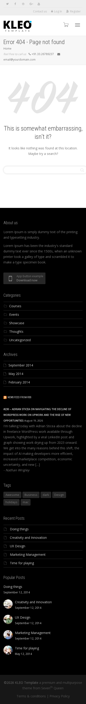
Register (75, 11)
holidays (11, 502)
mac (25, 502)
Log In (58, 11)
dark (46, 495)
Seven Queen (52, 688)
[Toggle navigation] (77, 25)
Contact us (40, 11)
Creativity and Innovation (28, 537)
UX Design (17, 546)
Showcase (16, 323)
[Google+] (31, 4)
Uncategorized (20, 340)
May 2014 (15, 374)
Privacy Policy (60, 696)
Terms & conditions (31, 696)
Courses (15, 306)
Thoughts (16, 331)
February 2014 (19, 382)
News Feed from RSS (19, 397)
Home (7, 48)
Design (59, 495)
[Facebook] (15, 4)
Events (14, 314)
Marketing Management (28, 554)
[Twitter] (7, 4)
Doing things (19, 529)
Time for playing (22, 563)
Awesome (12, 495)
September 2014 (20, 365)
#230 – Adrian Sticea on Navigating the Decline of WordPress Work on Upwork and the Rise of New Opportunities (37, 414)
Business (31, 495)
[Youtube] (38, 4)
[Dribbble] (23, 4)
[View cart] (65, 24)
